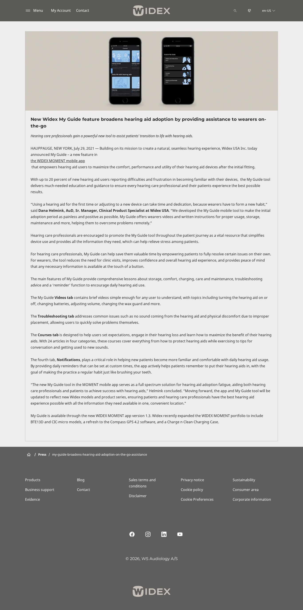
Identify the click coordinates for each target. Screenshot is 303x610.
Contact (82, 10)
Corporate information (252, 499)
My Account (61, 10)
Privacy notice (192, 479)
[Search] (235, 10)
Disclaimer (138, 495)
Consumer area (246, 489)
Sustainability (244, 479)
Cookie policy (192, 489)
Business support (39, 489)
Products (32, 479)
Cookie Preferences (197, 499)
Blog (81, 479)
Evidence (32, 499)
